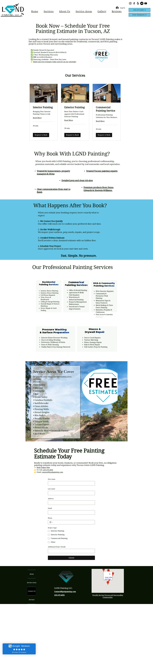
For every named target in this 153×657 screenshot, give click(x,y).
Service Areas (31, 583)
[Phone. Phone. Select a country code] (51, 522)
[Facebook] (134, 3)
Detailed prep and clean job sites (77, 180)
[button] (48, 11)
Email (50, 508)
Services (31, 600)
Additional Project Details (57, 547)
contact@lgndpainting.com (52, 472)
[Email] (141, 3)
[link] (43, 107)
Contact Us (31, 591)
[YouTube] (145, 3)
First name (51, 479)
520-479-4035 (47, 470)
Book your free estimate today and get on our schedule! (54, 62)
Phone (50, 518)
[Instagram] (130, 3)
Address (51, 499)
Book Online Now (43, 467)
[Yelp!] (138, 3)
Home (32, 574)
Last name (51, 489)
